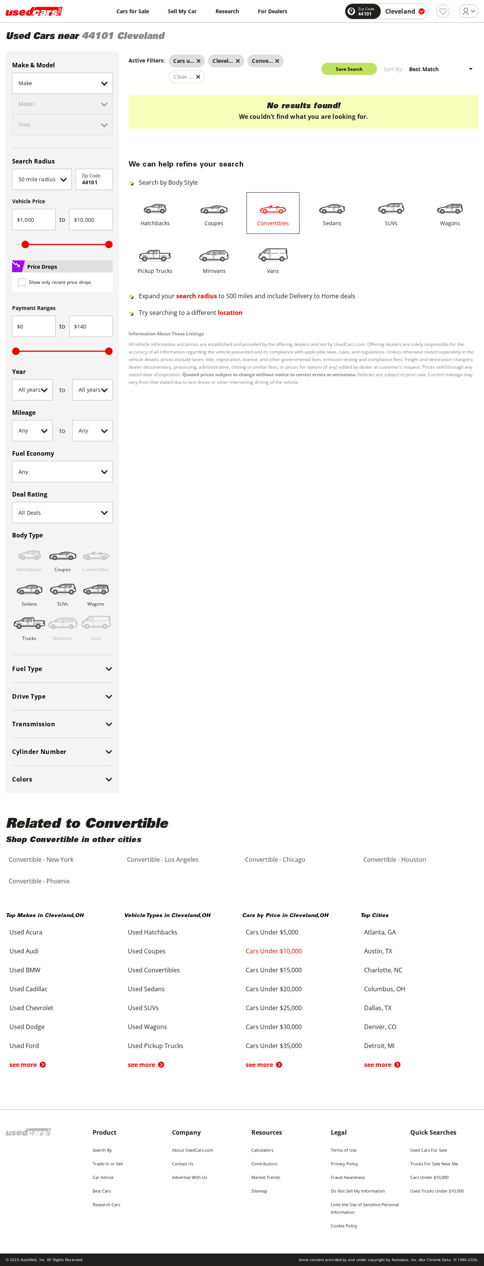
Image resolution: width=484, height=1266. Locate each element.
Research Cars (106, 1204)
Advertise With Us (189, 1177)
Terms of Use (344, 1150)
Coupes (214, 223)
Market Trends (265, 1177)
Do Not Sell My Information (358, 1191)
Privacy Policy (344, 1163)
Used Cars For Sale (428, 1150)
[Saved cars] (443, 11)
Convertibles (273, 223)
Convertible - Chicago (275, 859)
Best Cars (102, 1191)
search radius (196, 296)
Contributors (264, 1163)
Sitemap (259, 1191)
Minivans (214, 270)
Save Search (349, 69)
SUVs (391, 223)
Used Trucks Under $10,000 (437, 1191)
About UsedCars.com (192, 1150)
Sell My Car (182, 11)
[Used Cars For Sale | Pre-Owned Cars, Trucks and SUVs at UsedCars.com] (34, 11)
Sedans (332, 223)
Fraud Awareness (348, 1177)
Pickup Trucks (155, 270)
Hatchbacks (155, 223)
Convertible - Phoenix (39, 881)
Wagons (450, 223)
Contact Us (182, 1163)
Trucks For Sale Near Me (434, 1163)
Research (227, 11)
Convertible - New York (41, 859)
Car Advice (103, 1177)
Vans (273, 270)
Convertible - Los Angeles (163, 859)
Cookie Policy (344, 1226)
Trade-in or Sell (108, 1163)
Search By (102, 1150)
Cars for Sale (132, 11)
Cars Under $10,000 (429, 1177)
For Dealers (272, 11)
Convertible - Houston (394, 859)
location (230, 312)
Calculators (262, 1150)
